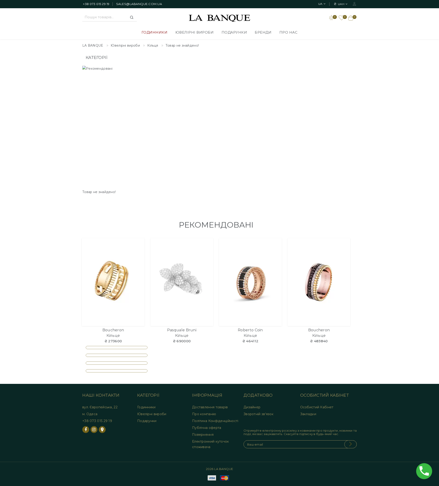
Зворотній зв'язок (258, 414)
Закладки (308, 414)
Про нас (288, 32)
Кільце (113, 335)
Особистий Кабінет (317, 407)
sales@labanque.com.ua (139, 4)
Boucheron (113, 330)
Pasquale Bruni (181, 330)
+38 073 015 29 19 (96, 4)
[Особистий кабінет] (354, 3)
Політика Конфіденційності (215, 421)
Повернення (203, 435)
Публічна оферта (206, 428)
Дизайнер (252, 407)
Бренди (263, 32)
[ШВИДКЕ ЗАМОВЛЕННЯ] (138, 262)
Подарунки (234, 32)
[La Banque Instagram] (94, 429)
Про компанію (204, 414)
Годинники (155, 32)
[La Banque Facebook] (85, 429)
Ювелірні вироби (194, 32)
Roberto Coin (250, 330)
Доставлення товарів (210, 407)
